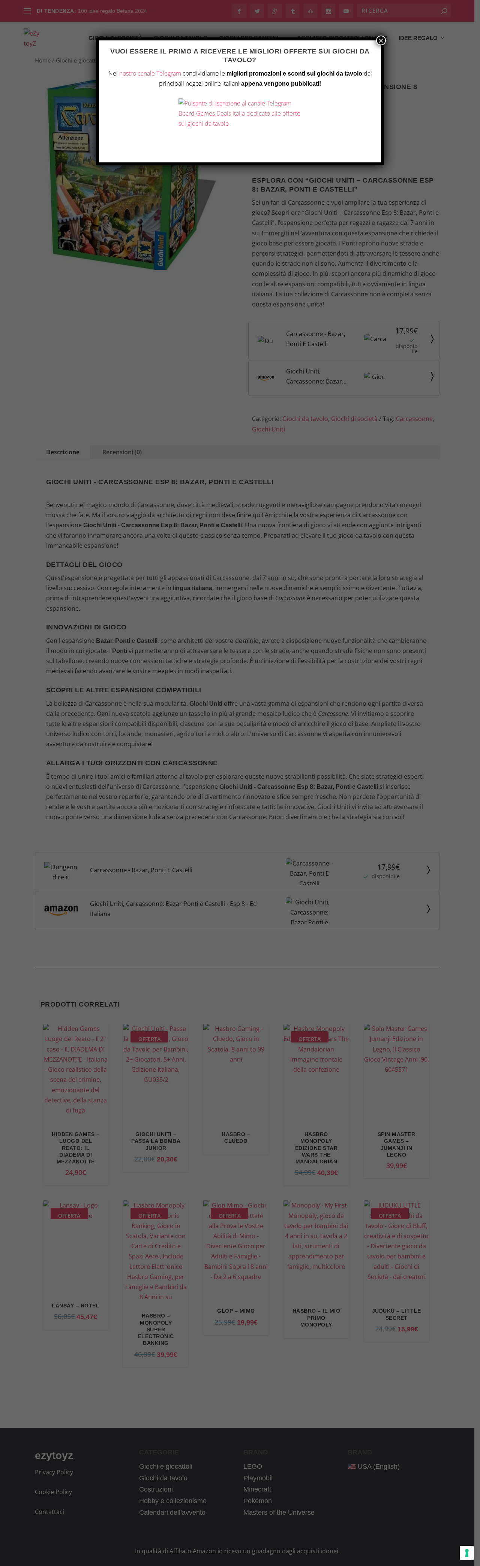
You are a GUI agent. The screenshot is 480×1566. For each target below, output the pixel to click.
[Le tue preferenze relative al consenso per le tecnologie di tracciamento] (467, 1553)
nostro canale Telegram (150, 73)
